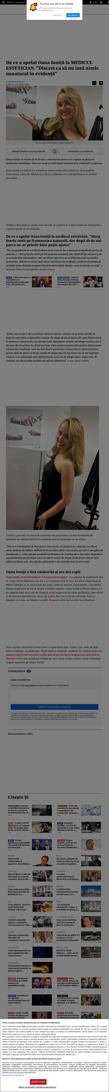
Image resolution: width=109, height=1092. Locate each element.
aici (64, 1047)
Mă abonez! (73, 15)
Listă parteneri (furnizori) (13, 1075)
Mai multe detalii (49, 1034)
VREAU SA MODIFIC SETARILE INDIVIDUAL (37, 1087)
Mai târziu (57, 15)
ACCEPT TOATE (38, 1082)
